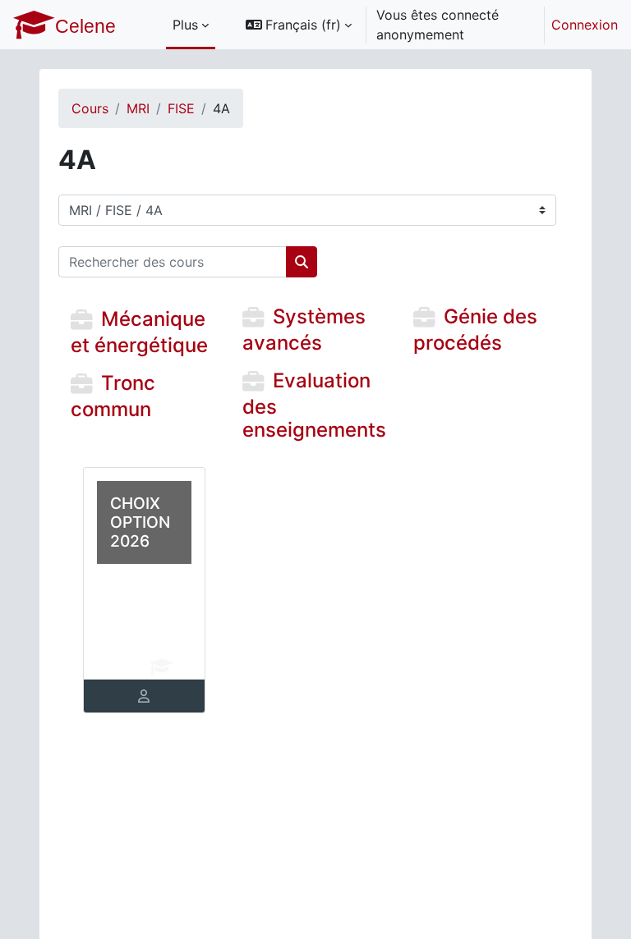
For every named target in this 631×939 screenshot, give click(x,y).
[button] (298, 24)
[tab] (144, 696)
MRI (138, 108)
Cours (89, 108)
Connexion (584, 24)
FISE (181, 108)
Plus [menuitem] (185, 24)
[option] (426, 24)
